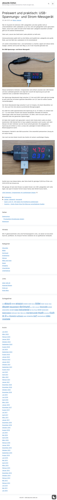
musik (41, 312)
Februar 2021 (6, 379)
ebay (31, 307)
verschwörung (41, 316)
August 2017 (6, 410)
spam (25, 316)
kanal (39, 310)
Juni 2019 (5, 397)
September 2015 (7, 453)
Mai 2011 (4, 488)
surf (35, 316)
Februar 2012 (6, 483)
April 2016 (5, 437)
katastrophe (45, 310)
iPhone (35, 309)
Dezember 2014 (7, 473)
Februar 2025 (6, 337)
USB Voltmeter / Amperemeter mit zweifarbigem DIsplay (19, 192)
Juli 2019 (5, 395)
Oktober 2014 (6, 475)
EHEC (33, 307)
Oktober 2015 (6, 450)
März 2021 (5, 377)
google (12, 310)
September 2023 (7, 352)
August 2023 (6, 354)
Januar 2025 (6, 339)
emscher (37, 307)
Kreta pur (5, 288)
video (48, 316)
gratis (16, 310)
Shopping (5, 265)
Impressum (5, 221)
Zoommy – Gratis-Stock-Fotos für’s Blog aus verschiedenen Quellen (24, 204)
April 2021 (5, 374)
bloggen (47, 303)
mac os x (23, 313)
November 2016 (7, 425)
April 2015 (5, 463)
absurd (7, 303)
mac (18, 313)
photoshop (46, 313)
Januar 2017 (6, 420)
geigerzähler (5, 310)
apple (29, 303)
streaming (30, 316)
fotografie (44, 307)
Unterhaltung (6, 270)
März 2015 (5, 465)
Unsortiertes (6, 268)
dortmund (25, 306)
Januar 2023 (6, 357)
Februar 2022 (6, 359)
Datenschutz (6, 216)
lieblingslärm (6, 313)
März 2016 (5, 440)
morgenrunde (32, 313)
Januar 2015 (6, 470)
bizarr (42, 303)
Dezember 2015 (7, 448)
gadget (6, 199)
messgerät (19, 199)
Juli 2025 (5, 332)
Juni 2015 (5, 458)
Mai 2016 (5, 435)
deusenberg (14, 307)
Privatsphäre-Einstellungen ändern (13, 219)
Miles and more (6, 260)
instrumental (24, 309)
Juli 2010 (5, 490)
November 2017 (7, 407)
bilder (38, 303)
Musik (4, 263)
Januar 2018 (6, 405)
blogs (50, 303)
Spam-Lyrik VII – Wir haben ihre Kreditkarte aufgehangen (21, 202)
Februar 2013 (6, 478)
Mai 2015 (5, 460)
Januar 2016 (6, 445)
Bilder (4, 250)
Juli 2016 (5, 432)
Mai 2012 (5, 480)
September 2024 (7, 344)
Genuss (4, 258)
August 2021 (6, 369)
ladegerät (12, 199)
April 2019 (5, 400)
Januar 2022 (6, 362)
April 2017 (5, 415)
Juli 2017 (4, 412)
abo (3, 303)
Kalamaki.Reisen (7, 285)
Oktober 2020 (6, 390)
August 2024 (6, 347)
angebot (25, 303)
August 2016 (6, 430)
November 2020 (7, 387)
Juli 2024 (5, 349)
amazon (19, 303)
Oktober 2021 (6, 364)
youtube (6, 319)
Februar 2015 (6, 468)
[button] (49, 3)
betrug (33, 303)
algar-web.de (6, 283)
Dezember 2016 (7, 422)
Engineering (7, 197)
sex (8, 316)
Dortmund (5, 253)
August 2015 (6, 455)
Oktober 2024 (6, 342)
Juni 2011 (5, 485)
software (20, 316)
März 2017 (5, 417)
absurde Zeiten (9, 3)
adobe (13, 303)
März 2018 (5, 402)
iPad (33, 309)
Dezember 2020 (7, 384)
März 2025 (5, 334)
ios (30, 310)
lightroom (14, 313)
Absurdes (5, 248)
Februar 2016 (6, 442)
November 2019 (7, 392)
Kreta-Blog (5, 290)
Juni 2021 (5, 372)
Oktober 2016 (6, 427)
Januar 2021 (6, 382)
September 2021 (7, 367)
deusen (5, 306)
